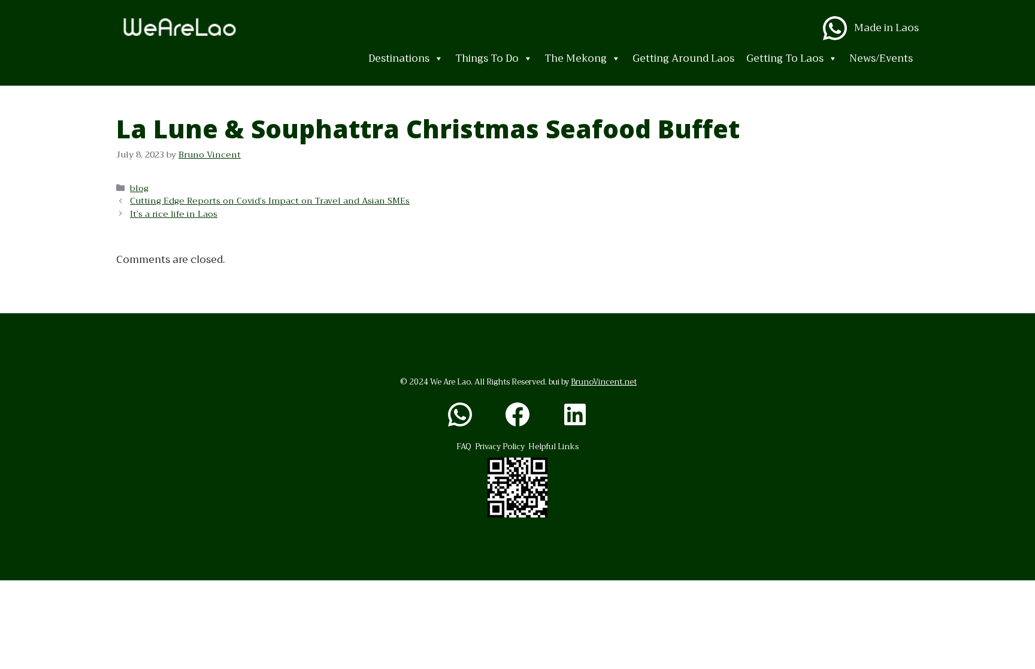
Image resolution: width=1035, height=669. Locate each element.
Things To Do (487, 58)
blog (139, 188)
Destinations (398, 58)
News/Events (881, 58)
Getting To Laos (785, 58)
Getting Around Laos (683, 58)
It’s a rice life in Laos (173, 214)
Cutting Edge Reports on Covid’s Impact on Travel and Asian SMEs (270, 200)
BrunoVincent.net (604, 382)
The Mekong (575, 58)
